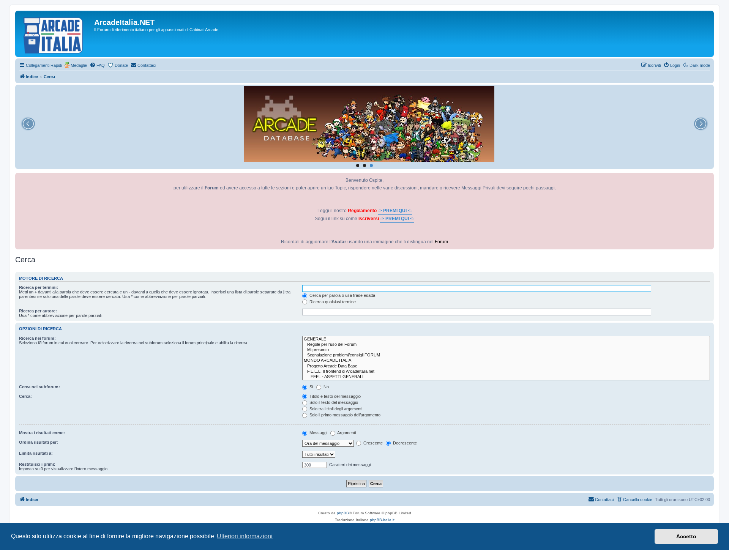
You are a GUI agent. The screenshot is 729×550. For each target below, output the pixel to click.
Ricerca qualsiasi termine (332, 301)
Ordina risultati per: (38, 442)
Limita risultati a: (36, 453)
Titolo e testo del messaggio (334, 396)
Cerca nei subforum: (39, 387)
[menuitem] (97, 65)
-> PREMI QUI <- (395, 210)
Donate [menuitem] (121, 65)
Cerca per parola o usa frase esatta (341, 295)
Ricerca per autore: (38, 311)
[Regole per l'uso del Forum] (506, 344)
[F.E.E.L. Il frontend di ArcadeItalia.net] (506, 371)
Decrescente (404, 443)
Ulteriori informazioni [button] (245, 536)
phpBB (343, 513)
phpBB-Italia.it (382, 520)
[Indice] (55, 34)
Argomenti (346, 432)
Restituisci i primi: (37, 464)
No (325, 387)
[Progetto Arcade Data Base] (506, 366)
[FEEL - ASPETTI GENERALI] (506, 377)
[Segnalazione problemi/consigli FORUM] (506, 355)
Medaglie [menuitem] (79, 65)
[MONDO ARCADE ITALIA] (506, 360)
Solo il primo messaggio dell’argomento (344, 415)
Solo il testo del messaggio (333, 402)
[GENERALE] (506, 339)
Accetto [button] (686, 536)
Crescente (372, 443)
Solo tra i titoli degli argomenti (335, 409)
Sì (310, 387)
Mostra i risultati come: (42, 432)
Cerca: (25, 396)
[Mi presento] (506, 350)
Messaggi (317, 432)
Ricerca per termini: (38, 287)
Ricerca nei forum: (37, 338)
